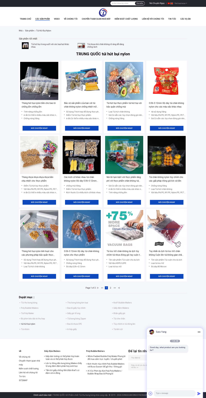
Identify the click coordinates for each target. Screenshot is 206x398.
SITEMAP (23, 380)
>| (119, 288)
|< (98, 288)
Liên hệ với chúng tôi (153, 19)
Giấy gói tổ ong (73, 313)
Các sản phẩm (42, 19)
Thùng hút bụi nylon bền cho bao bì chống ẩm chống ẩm (39, 105)
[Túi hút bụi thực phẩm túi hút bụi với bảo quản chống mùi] (124, 81)
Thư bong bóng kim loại (77, 303)
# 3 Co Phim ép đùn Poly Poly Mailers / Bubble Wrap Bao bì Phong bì (105, 372)
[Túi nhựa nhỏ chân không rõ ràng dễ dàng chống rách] (81, 45)
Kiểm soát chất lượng (126, 19)
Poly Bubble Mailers (29, 308)
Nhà (20, 31)
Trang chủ (25, 19)
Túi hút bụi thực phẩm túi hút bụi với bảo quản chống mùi (124, 105)
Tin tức (172, 19)
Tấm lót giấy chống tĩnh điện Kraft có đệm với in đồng (62, 371)
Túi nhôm (25, 329)
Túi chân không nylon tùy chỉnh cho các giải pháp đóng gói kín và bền (166, 179)
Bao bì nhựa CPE (74, 324)
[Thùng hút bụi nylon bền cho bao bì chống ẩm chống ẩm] (39, 81)
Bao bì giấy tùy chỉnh (76, 308)
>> (115, 288)
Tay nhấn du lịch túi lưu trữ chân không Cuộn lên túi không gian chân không (166, 253)
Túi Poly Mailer (27, 313)
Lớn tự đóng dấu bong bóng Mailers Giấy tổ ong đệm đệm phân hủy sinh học (64, 364)
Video (57, 19)
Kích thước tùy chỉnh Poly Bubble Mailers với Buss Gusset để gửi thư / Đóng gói (106, 365)
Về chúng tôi (70, 19)
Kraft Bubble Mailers (123, 303)
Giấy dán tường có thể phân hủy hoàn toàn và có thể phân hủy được (62, 357)
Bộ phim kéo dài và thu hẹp (33, 319)
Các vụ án (185, 19)
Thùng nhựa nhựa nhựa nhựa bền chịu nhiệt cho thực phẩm (37, 179)
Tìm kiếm (139, 3)
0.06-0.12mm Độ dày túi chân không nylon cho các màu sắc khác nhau (166, 105)
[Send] (199, 393)
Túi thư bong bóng (29, 303)
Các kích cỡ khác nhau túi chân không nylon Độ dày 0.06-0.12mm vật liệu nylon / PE (80, 179)
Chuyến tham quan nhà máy (96, 19)
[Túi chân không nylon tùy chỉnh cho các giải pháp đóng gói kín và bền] (167, 155)
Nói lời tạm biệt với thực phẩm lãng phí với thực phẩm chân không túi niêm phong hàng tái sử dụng (124, 179)
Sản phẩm (29, 31)
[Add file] (150, 393)
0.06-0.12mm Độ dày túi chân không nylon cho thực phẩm (81, 253)
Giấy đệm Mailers (121, 308)
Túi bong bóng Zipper (76, 319)
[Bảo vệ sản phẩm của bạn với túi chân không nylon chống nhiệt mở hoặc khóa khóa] (82, 81)
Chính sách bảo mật (42, 395)
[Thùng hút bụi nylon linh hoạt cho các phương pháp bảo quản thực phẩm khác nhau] (39, 229)
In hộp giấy (72, 329)
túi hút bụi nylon (28, 324)
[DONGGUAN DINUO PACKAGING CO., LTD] (103, 12)
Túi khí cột (118, 329)
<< (102, 288)
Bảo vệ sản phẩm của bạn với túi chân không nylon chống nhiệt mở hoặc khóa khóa (80, 105)
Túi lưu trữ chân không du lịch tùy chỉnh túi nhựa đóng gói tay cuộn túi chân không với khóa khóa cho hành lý (124, 253)
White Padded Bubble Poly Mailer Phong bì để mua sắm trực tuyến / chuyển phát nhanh (106, 358)
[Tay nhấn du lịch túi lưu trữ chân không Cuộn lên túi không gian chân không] (167, 229)
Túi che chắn (119, 319)
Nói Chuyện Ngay (157, 3)
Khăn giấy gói (119, 313)
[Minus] (199, 332)
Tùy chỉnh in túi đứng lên (124, 324)
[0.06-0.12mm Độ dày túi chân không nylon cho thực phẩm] (82, 229)
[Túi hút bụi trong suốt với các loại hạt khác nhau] (25, 45)
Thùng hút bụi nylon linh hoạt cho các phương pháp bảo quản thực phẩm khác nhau (38, 253)
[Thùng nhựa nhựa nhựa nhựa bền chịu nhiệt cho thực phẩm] (39, 155)
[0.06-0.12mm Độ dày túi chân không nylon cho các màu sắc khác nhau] (167, 81)
